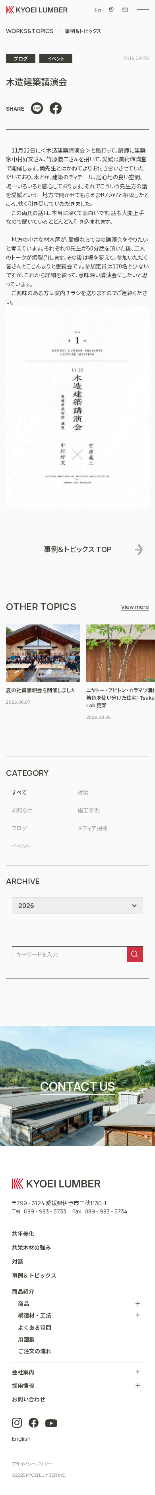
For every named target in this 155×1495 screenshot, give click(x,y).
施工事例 (89, 810)
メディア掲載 (93, 828)
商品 (23, 1303)
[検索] (135, 954)
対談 (83, 792)
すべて (19, 792)
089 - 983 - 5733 (45, 1211)
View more (135, 607)
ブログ (19, 828)
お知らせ (22, 810)
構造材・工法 (34, 1315)
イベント (21, 846)
